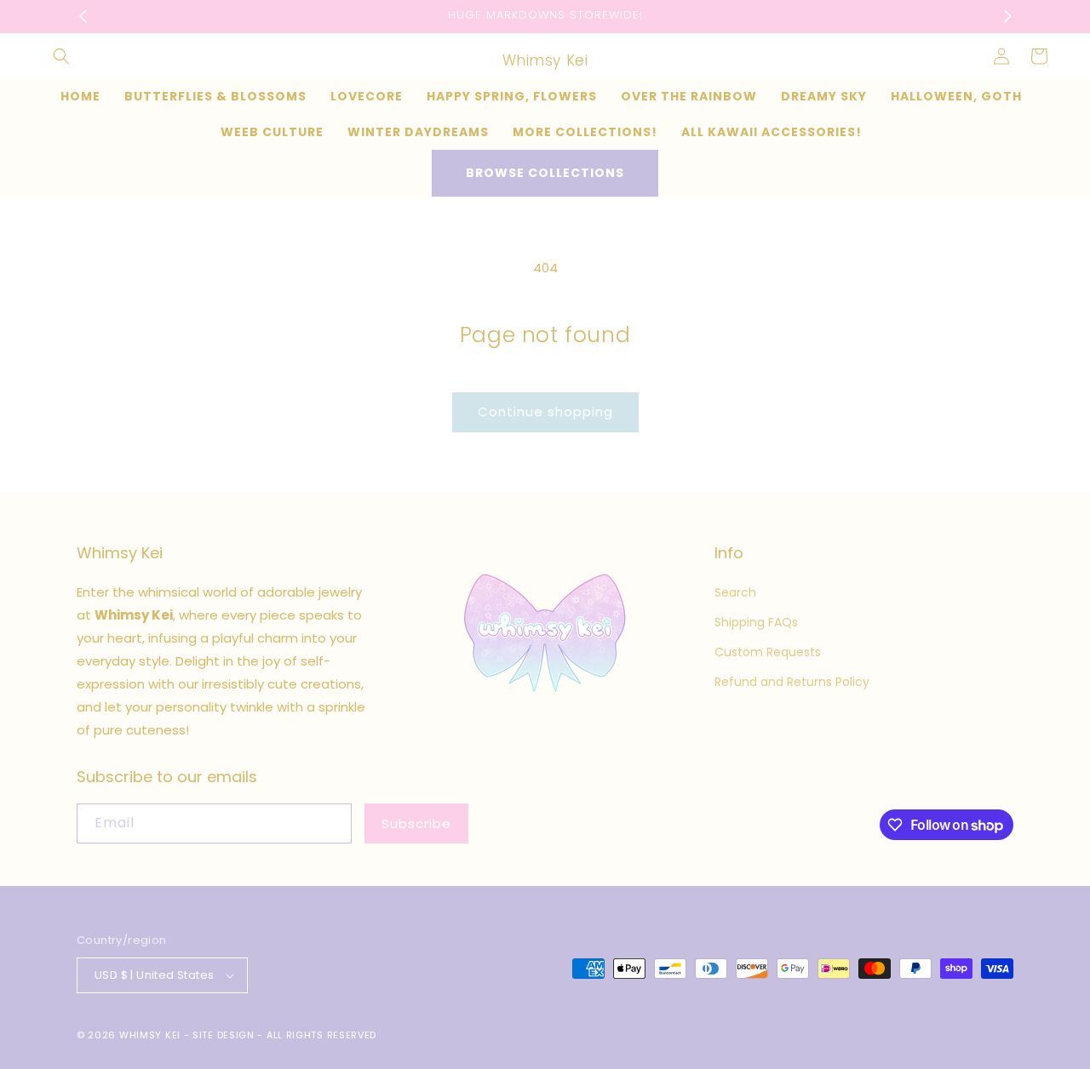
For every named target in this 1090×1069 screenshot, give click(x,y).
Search (735, 592)
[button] (61, 56)
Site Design (223, 1035)
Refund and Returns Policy (791, 681)
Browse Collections (545, 172)
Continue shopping (545, 411)
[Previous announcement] (82, 16)
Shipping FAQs (756, 622)
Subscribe (416, 823)
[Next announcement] (1007, 16)
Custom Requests (767, 651)
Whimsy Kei (150, 1035)
